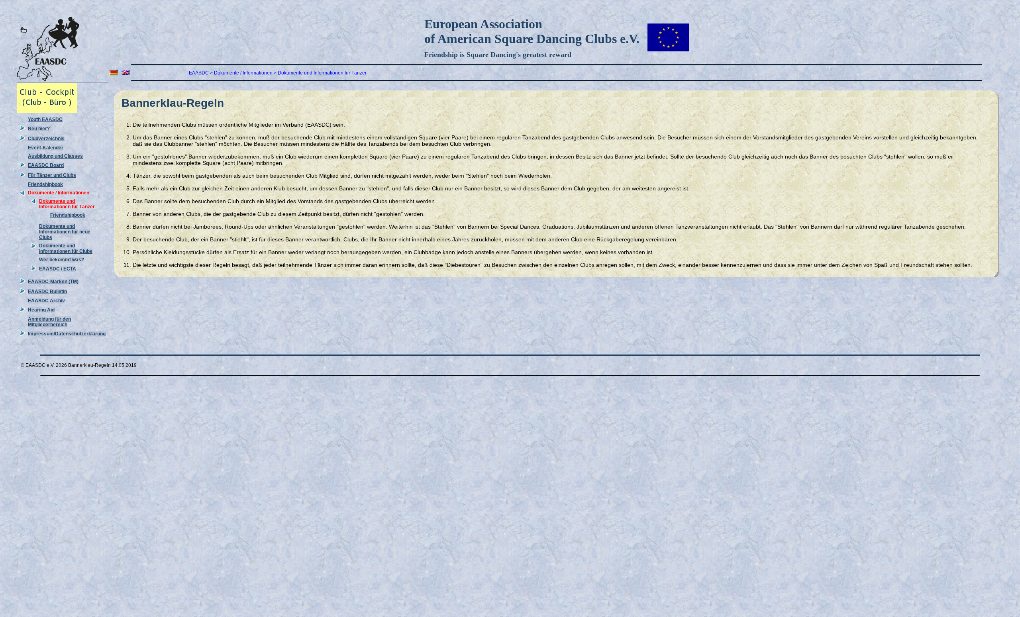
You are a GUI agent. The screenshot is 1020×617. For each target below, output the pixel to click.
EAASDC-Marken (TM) (53, 281)
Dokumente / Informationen (58, 193)
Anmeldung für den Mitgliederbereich (49, 321)
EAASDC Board (46, 165)
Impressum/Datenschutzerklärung (67, 334)
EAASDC (199, 73)
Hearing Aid (41, 310)
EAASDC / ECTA (57, 269)
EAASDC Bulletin (47, 291)
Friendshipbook (45, 184)
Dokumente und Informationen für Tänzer (67, 204)
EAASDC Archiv (46, 301)
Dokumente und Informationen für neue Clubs (64, 231)
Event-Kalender (45, 148)
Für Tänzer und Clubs (52, 175)
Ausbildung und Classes (55, 156)
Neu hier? (39, 128)
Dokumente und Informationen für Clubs (65, 248)
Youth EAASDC (45, 119)
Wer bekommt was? (61, 259)
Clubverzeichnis (46, 138)
